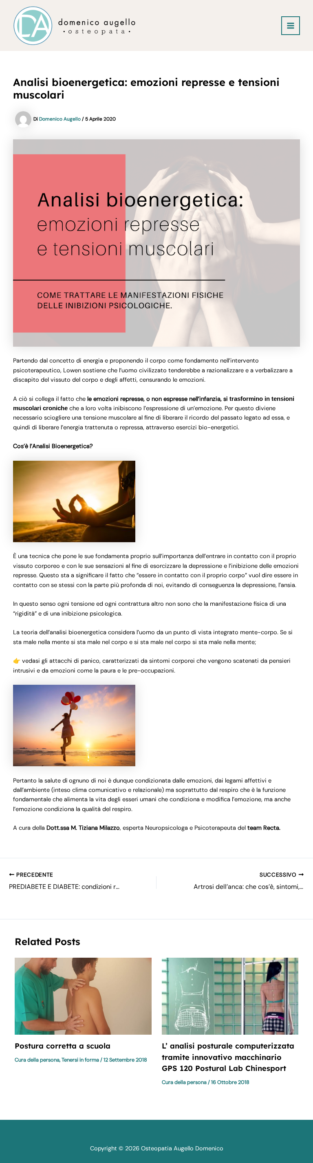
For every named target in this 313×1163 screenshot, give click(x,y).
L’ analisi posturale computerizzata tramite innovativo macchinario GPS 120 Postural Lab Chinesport (228, 1057)
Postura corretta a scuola (62, 1046)
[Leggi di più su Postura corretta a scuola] (83, 996)
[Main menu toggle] (290, 25)
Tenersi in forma (80, 1059)
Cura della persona (37, 1059)
